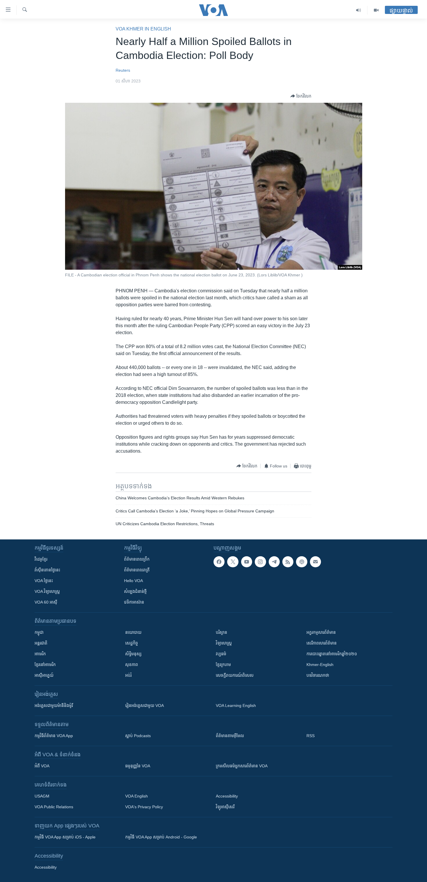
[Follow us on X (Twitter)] (232, 561)
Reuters (123, 70)
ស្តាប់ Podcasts (138, 735)
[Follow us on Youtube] (246, 561)
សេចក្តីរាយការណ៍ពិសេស (235, 675)
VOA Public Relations (54, 806)
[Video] (376, 10)
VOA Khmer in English (143, 28)
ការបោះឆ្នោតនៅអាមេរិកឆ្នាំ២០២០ (331, 653)
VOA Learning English (236, 705)
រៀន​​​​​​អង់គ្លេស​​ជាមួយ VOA (144, 705)
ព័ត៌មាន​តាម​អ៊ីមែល (230, 735)
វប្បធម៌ (221, 653)
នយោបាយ (133, 632)
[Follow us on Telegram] (274, 561)
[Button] (300, 96)
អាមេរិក (40, 653)
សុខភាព (131, 664)
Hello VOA (133, 580)
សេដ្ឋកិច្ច (131, 643)
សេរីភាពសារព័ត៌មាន (321, 643)
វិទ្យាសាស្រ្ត (224, 643)
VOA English (136, 796)
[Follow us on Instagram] (260, 561)
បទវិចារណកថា (317, 675)
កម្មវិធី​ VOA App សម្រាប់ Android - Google (161, 837)
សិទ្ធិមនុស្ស (133, 653)
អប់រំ (128, 675)
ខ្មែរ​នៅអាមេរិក (45, 664)
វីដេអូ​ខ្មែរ (41, 559)
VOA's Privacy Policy (144, 806)
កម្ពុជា (39, 632)
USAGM (42, 796)
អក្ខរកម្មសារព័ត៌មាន (321, 632)
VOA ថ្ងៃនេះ (44, 580)
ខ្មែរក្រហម (223, 664)
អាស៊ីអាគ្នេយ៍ (44, 675)
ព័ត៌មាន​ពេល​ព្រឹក (137, 559)
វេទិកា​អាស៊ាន (134, 602)
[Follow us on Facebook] (219, 561)
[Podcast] (301, 561)
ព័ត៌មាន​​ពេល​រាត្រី (137, 570)
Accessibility (227, 796)
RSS (310, 735)
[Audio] (358, 10)
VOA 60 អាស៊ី (46, 602)
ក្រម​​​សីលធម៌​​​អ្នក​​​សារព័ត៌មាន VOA (242, 766)
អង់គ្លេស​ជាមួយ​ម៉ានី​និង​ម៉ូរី (54, 705)
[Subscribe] (315, 561)
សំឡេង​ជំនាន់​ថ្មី (135, 591)
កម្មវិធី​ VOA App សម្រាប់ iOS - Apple (65, 837)
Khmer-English (319, 664)
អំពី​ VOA (42, 766)
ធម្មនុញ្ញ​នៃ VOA (137, 766)
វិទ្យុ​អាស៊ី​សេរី (225, 806)
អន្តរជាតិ (41, 643)
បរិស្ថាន (221, 632)
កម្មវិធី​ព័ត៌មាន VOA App (54, 735)
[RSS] (287, 561)
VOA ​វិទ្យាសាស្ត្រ (47, 591)
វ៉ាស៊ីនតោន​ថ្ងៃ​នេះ (47, 570)
